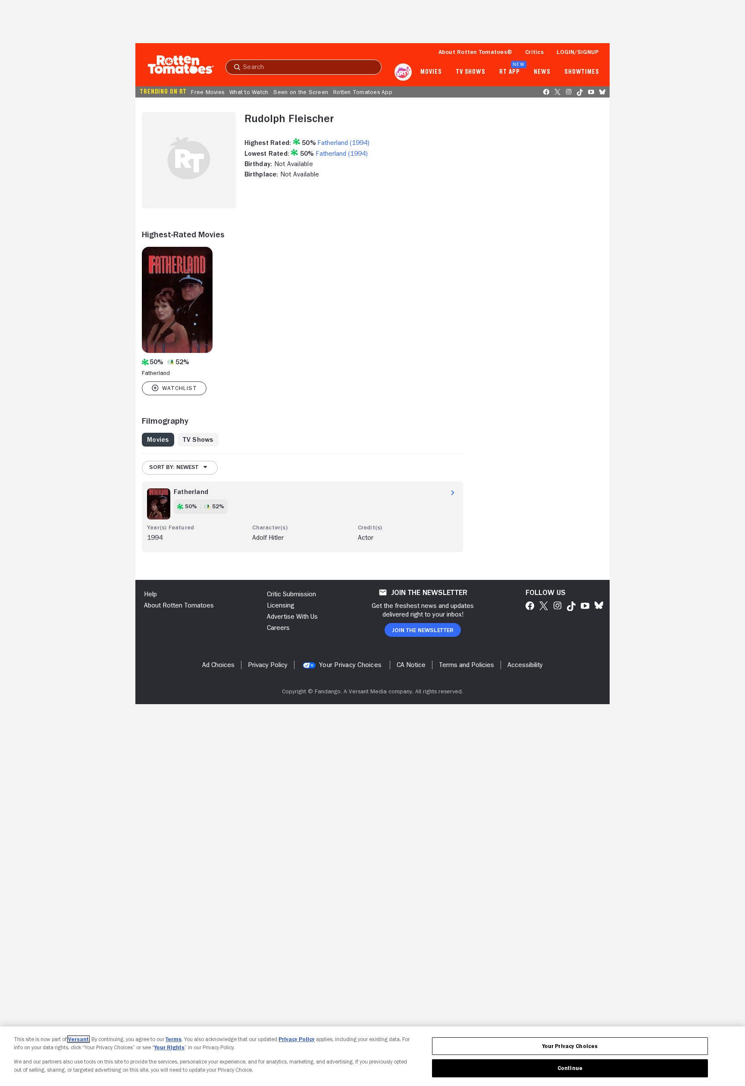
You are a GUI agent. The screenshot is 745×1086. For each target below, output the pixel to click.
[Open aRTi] (403, 72)
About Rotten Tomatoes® (475, 52)
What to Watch (248, 92)
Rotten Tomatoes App (362, 92)
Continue (569, 1068)
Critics (534, 52)
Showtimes (581, 72)
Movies (430, 72)
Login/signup (578, 52)
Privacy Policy (297, 1039)
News (542, 72)
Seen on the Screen (300, 92)
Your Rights (169, 1047)
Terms (174, 1039)
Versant (78, 1039)
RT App (509, 72)
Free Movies (207, 92)
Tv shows (470, 72)
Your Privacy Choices (350, 664)
